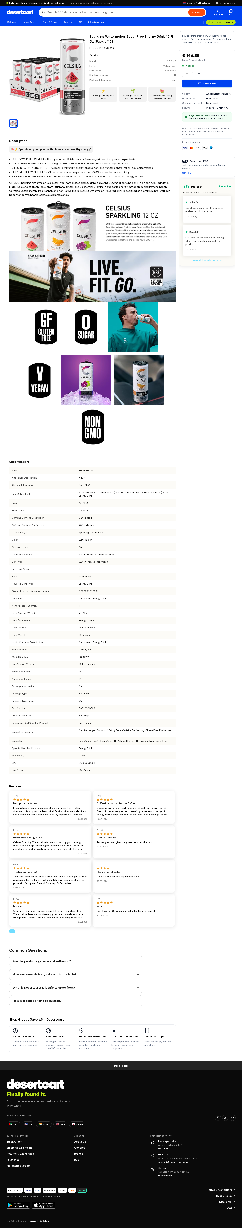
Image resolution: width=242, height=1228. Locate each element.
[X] (225, 1118)
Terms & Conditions (221, 1190)
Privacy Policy (225, 1196)
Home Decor (29, 22)
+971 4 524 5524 (167, 1175)
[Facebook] (233, 1118)
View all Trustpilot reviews (207, 259)
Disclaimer (227, 1202)
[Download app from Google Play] (18, 1205)
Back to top (121, 1065)
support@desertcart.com (173, 1162)
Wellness (12, 22)
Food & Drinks (50, 22)
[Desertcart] (20, 12)
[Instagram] (218, 1118)
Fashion (68, 22)
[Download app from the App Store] (43, 1205)
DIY (80, 22)
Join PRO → (188, 173)
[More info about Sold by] (230, 93)
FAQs (231, 1208)
